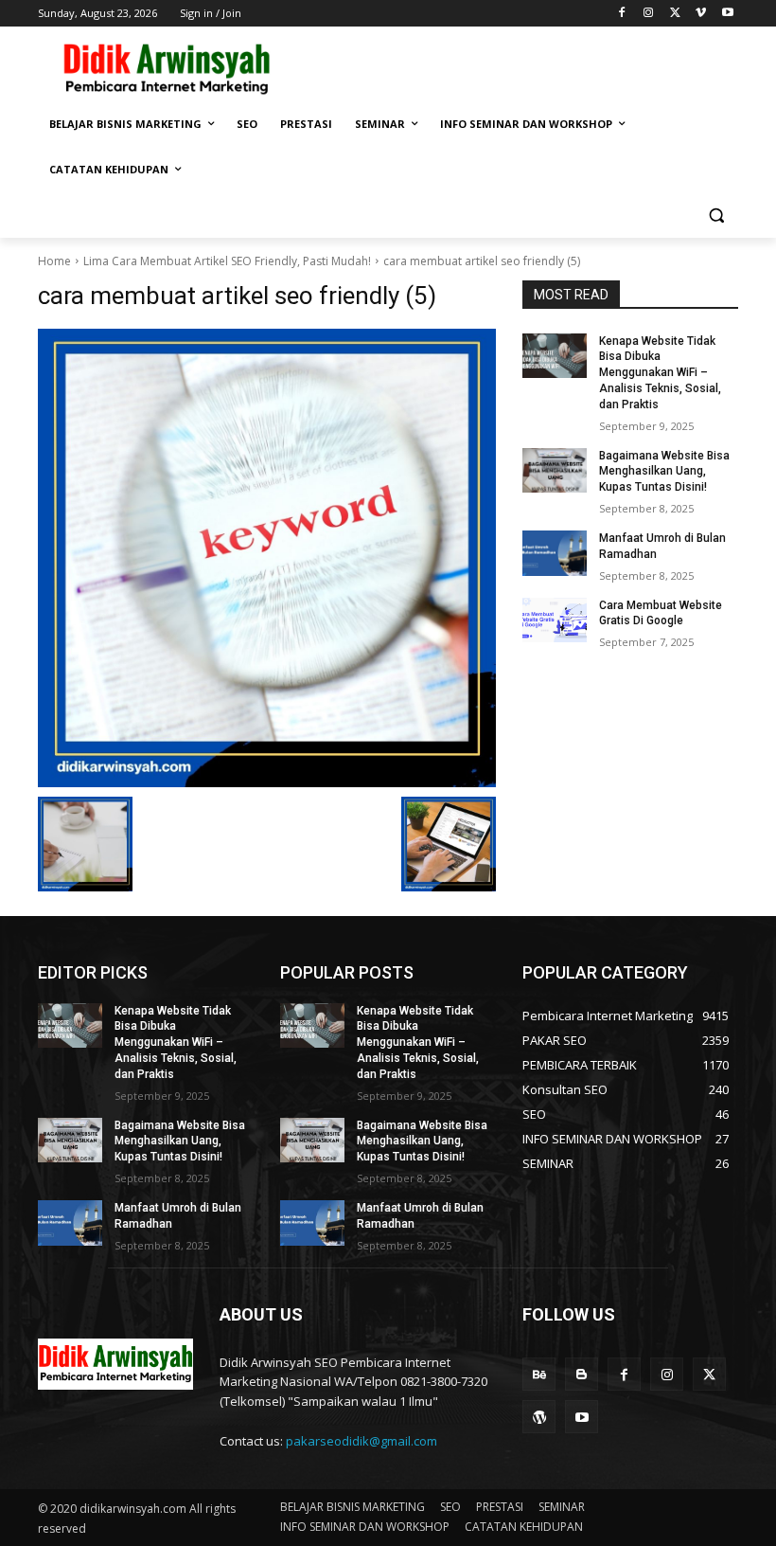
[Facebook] (622, 14)
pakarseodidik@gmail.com (361, 1440)
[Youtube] (727, 14)
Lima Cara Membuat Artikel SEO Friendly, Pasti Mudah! (227, 261)
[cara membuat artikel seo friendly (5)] (267, 558)
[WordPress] (539, 1416)
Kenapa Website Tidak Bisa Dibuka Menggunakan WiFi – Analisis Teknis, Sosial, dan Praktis (660, 372)
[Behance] (539, 1374)
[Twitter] (675, 14)
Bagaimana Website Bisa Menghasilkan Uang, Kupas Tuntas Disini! (664, 471)
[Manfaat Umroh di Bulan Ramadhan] (554, 553)
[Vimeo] (701, 14)
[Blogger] (581, 1374)
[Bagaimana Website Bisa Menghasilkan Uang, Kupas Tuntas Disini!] (554, 471)
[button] (716, 215)
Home (54, 261)
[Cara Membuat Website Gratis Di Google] (554, 620)
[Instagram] (649, 14)
